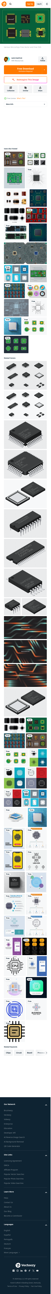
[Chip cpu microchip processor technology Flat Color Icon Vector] (35, 1279)
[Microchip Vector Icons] (32, 251)
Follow (42, 61)
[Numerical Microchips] (32, 364)
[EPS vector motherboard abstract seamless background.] (25, 327)
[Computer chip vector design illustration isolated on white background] (14, 214)
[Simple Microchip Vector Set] (16, 436)
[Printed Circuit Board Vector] (14, 192)
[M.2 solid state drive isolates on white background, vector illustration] (16, 287)
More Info (9, 103)
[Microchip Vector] (16, 400)
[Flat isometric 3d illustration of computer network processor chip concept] (15, 999)
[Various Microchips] (14, 869)
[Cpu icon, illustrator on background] (15, 1258)
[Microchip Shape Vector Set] (16, 234)
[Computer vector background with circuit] (12, 418)
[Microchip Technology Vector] (14, 157)
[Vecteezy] (3, 3)
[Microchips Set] (14, 270)
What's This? (21, 98)
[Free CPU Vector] (14, 173)
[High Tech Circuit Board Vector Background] (12, 253)
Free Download (25, 69)
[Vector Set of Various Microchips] (16, 347)
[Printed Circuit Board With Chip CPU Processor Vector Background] (13, 306)
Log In (39, 4)
